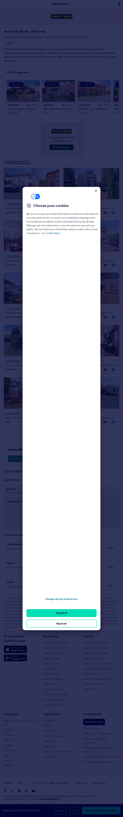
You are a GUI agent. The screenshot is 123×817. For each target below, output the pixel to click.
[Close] (95, 190)
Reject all (62, 623)
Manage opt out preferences (61, 598)
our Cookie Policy (50, 233)
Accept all (61, 612)
